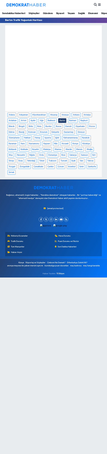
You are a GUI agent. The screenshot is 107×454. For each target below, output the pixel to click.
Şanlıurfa (92, 166)
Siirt (94, 155)
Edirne (11, 132)
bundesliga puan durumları (57, 266)
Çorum (61, 166)
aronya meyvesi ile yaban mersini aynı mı (25, 266)
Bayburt (84, 120)
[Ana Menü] (99, 5)
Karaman (13, 144)
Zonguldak (25, 166)
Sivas (20, 161)
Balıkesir (51, 120)
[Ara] (95, 5)
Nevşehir (21, 155)
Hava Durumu (64, 236)
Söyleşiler (34, 13)
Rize (63, 155)
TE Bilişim (60, 274)
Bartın (62, 120)
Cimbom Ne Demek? (56, 263)
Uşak (73, 161)
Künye (21, 263)
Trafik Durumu (17, 241)
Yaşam (71, 13)
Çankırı (51, 166)
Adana (12, 115)
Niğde (32, 155)
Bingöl (22, 126)
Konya (75, 144)
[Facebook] (41, 219)
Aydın (33, 120)
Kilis (56, 144)
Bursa (58, 126)
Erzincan (32, 132)
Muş (11, 155)
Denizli (68, 126)
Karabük (85, 138)
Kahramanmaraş (71, 138)
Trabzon (52, 161)
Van (81, 161)
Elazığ (21, 132)
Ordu (41, 155)
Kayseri (46, 144)
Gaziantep (68, 132)
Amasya (65, 115)
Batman (72, 120)
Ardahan (13, 120)
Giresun (81, 132)
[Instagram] (51, 219)
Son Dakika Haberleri (67, 247)
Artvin (23, 120)
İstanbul (71, 166)
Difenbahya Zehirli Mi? (77, 263)
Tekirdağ (31, 161)
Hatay (37, 138)
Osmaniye (52, 155)
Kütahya (86, 144)
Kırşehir (35, 149)
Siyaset (60, 13)
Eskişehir (55, 132)
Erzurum (43, 132)
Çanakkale (38, 166)
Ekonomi (93, 13)
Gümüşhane (14, 138)
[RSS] (66, 219)
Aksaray (53, 115)
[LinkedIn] (56, 219)
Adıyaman (23, 115)
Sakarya (73, 155)
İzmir (82, 166)
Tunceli (64, 161)
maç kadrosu (76, 266)
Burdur (49, 126)
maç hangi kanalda (91, 266)
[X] (46, 219)
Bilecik (11, 126)
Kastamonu (34, 144)
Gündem (48, 13)
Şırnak (11, 172)
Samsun (84, 155)
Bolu (39, 126)
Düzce (92, 126)
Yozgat (12, 166)
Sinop (11, 161)
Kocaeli (65, 144)
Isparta (48, 138)
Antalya (87, 115)
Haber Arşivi (16, 252)
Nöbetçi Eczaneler (19, 236)
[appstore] (46, 225)
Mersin (79, 149)
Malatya (47, 149)
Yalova (90, 161)
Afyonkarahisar (39, 115)
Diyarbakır (80, 126)
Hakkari (27, 138)
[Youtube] (61, 219)
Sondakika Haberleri (13, 13)
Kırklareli (12, 149)
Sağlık (81, 13)
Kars (23, 144)
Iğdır (57, 138)
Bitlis (31, 126)
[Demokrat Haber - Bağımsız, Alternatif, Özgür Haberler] (26, 5)
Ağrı (42, 120)
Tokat (41, 161)
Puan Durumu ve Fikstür (68, 241)
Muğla (90, 149)
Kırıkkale (24, 149)
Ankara (76, 115)
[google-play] (60, 225)
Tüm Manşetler (17, 247)
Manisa (58, 149)
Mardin (69, 149)
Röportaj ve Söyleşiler (35, 263)
